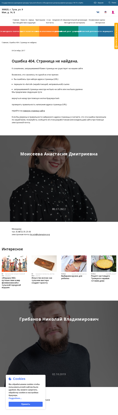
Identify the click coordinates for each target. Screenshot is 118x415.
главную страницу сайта (34, 110)
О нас (49, 20)
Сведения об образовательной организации (69, 20)
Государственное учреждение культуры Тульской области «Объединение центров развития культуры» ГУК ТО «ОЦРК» (42, 3)
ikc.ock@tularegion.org (40, 234)
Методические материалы (74, 23)
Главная (16, 20)
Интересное (100, 23)
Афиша (31, 20)
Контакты (50, 23)
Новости (24, 20)
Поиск (114, 3)
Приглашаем (40, 20)
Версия (100, 3)
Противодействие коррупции (24, 23)
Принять (25, 404)
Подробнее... (15, 398)
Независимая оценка (97, 20)
